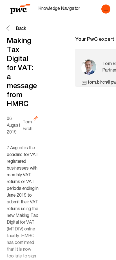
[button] (105, 9)
